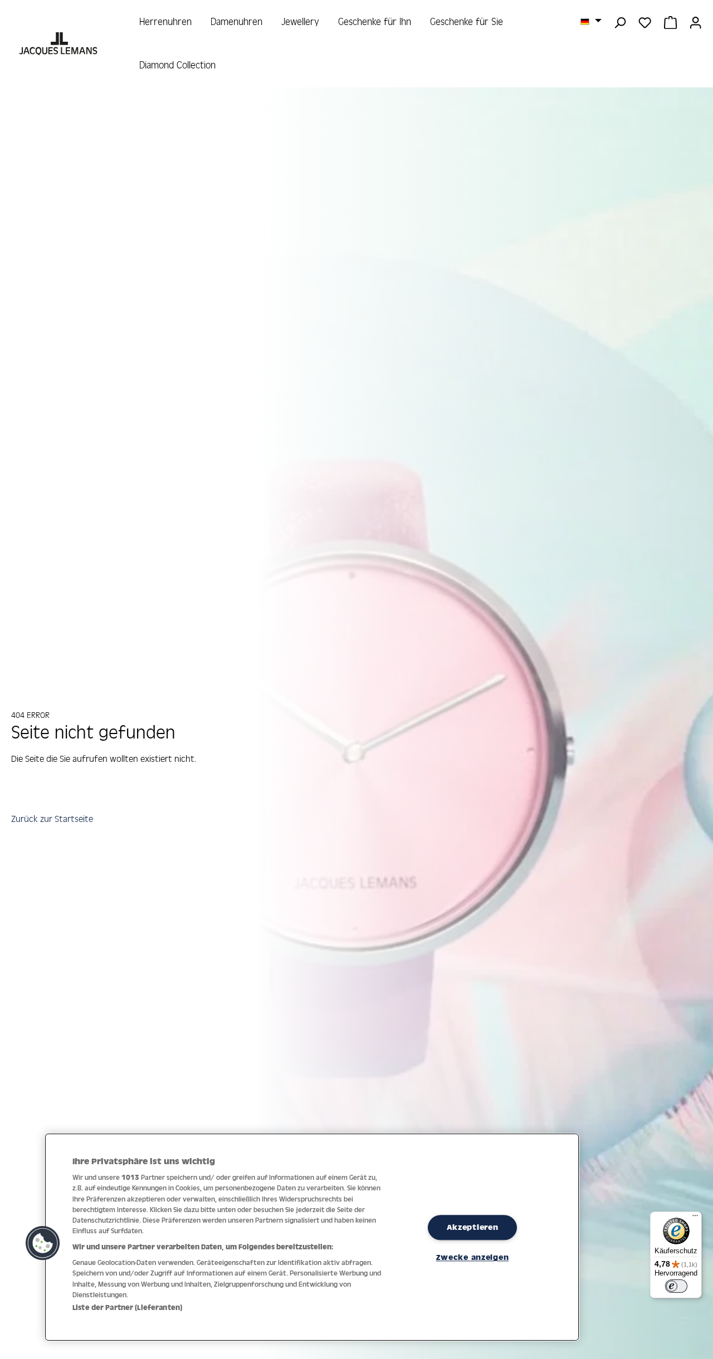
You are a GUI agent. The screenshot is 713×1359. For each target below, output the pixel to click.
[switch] (676, 1286)
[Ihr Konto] (695, 21)
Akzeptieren (473, 1227)
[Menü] (695, 1218)
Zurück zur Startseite (52, 819)
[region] (312, 1237)
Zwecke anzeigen (472, 1257)
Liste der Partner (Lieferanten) (127, 1307)
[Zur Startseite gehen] (59, 44)
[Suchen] (619, 21)
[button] (43, 1243)
